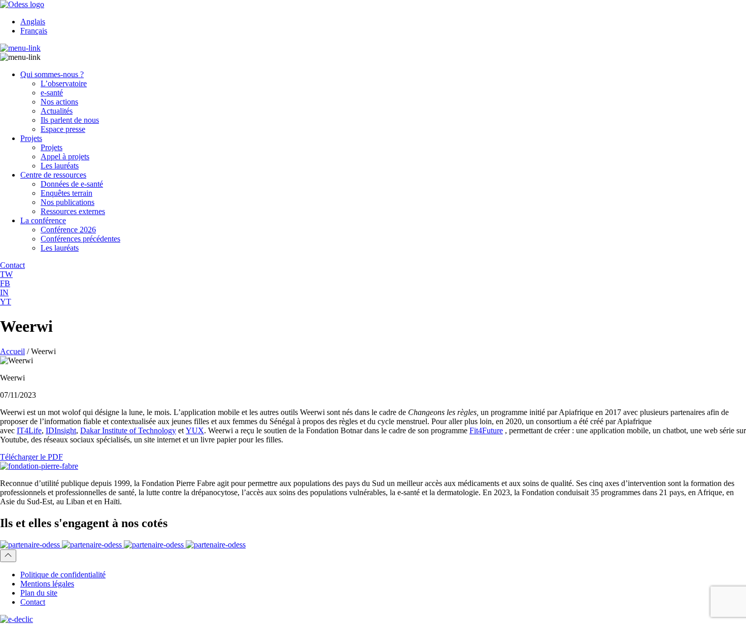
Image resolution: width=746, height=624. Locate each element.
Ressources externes (73, 211)
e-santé (52, 92)
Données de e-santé (72, 184)
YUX (195, 430)
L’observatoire (64, 83)
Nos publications (67, 202)
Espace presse (63, 129)
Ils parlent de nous (70, 120)
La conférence (43, 220)
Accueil (12, 351)
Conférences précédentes (80, 238)
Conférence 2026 (68, 229)
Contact (32, 602)
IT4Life (29, 430)
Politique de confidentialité (63, 574)
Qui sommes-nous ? (52, 74)
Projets (31, 138)
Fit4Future (486, 430)
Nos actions (59, 101)
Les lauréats (60, 165)
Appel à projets (65, 156)
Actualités (57, 111)
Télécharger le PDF (31, 457)
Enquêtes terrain (66, 193)
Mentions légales (47, 583)
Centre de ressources (53, 174)
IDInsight (61, 430)
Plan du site (38, 592)
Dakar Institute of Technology (128, 430)
